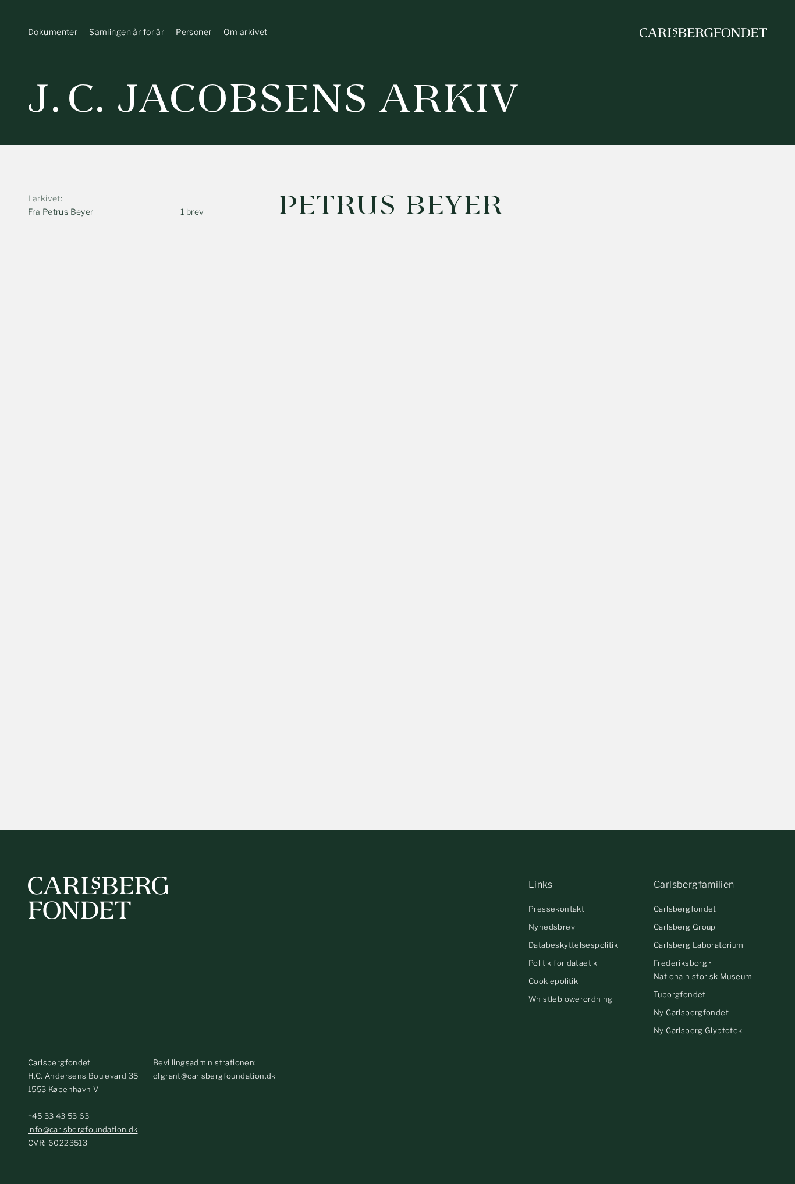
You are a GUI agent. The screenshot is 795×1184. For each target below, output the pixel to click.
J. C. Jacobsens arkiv (274, 98)
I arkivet (44, 198)
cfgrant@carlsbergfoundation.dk (214, 1075)
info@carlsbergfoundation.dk (83, 1129)
